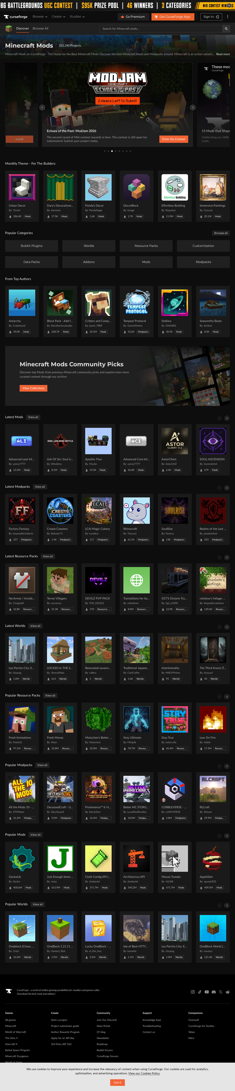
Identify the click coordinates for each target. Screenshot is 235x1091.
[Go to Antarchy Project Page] (22, 311)
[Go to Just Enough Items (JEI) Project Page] (60, 867)
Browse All (40, 28)
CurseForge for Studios (201, 1026)
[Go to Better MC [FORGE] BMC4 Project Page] (136, 797)
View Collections (33, 388)
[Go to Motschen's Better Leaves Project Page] (98, 728)
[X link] (220, 992)
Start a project (59, 1020)
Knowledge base (152, 1020)
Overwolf (193, 1020)
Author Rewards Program (65, 1032)
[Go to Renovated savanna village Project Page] (98, 658)
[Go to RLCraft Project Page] (213, 797)
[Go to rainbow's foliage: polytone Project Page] (213, 589)
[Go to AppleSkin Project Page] (213, 867)
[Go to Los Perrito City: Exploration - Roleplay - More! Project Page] (22, 658)
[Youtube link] (207, 992)
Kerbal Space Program (17, 1050)
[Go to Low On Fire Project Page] (213, 728)
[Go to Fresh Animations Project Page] (22, 728)
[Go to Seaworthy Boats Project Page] (213, 311)
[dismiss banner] (229, 5)
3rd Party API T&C (61, 1044)
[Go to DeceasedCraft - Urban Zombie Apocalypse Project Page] (60, 797)
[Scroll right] (227, 418)
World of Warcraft (15, 1032)
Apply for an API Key (62, 1038)
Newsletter (103, 1038)
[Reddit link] (227, 992)
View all (33, 417)
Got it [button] (117, 1082)
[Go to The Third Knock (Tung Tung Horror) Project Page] (213, 658)
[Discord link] (214, 992)
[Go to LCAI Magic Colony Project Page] (98, 519)
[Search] (226, 28)
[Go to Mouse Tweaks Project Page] (175, 867)
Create (57, 16)
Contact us (149, 1032)
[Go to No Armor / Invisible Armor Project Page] (22, 589)
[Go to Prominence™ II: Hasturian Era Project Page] (98, 797)
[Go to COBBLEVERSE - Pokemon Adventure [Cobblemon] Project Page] (175, 797)
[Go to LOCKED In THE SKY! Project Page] (60, 658)
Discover (22, 28)
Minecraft (10, 1026)
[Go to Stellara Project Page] (175, 311)
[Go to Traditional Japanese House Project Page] (136, 658)
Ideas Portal (103, 1026)
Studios (75, 16)
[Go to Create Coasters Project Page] (60, 519)
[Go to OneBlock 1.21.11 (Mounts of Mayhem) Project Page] (60, 937)
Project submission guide (65, 1026)
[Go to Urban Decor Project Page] (22, 196)
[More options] (227, 17)
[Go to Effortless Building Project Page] (175, 196)
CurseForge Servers (107, 1056)
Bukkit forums (105, 1050)
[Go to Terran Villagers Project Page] (60, 589)
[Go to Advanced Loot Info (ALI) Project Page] (22, 449)
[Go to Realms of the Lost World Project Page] (213, 519)
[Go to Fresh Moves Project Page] (60, 728)
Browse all (221, 233)
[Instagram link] (193, 992)
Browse (38, 16)
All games (10, 1020)
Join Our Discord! (107, 1020)
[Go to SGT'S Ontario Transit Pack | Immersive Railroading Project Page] (175, 589)
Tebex (191, 1032)
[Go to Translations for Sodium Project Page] (136, 589)
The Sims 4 (11, 1038)
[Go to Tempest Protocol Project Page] (136, 311)
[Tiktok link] (200, 992)
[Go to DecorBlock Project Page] (136, 196)
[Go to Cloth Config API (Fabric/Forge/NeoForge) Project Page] (98, 867)
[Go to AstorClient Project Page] (175, 449)
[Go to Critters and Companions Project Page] (98, 311)
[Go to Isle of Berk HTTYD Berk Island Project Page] (136, 937)
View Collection (164, 139)
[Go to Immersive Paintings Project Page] (213, 196)
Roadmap (102, 1044)
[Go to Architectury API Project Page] (136, 867)
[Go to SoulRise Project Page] (175, 519)
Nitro (191, 1038)
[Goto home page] (16, 17)
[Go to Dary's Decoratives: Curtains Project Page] (60, 196)
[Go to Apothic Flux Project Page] (98, 449)
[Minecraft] (8, 28)
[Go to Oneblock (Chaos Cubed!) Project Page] (22, 937)
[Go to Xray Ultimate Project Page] (136, 728)
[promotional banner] (117, 5)
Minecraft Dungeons (16, 1056)
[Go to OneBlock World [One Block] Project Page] (213, 937)
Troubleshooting (152, 1026)
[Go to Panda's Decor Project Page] (98, 196)
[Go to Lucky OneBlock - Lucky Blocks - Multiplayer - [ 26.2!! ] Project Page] (98, 937)
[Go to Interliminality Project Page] (175, 658)
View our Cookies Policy (144, 1073)
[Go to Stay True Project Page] (175, 728)
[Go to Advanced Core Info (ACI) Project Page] (136, 449)
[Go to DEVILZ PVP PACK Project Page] (98, 589)
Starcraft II (11, 1044)
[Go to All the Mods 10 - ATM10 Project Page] (22, 797)
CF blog (101, 1032)
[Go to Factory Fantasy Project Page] (22, 519)
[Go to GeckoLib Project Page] (22, 867)
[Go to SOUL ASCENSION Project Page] (213, 449)
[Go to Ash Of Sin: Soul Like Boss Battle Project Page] (60, 449)
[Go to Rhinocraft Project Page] (136, 519)
